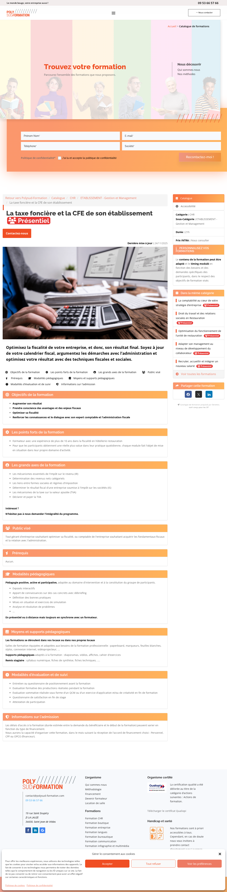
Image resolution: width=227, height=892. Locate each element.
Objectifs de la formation (25, 372)
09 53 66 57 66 (208, 3)
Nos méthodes (186, 74)
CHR (73, 198)
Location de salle (95, 803)
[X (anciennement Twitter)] (198, 394)
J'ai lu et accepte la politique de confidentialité (89, 158)
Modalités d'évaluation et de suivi (30, 384)
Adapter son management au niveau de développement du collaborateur (194, 348)
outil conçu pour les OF (199, 407)
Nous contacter (205, 12)
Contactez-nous (17, 233)
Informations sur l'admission (77, 384)
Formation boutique (97, 823)
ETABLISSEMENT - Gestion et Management (109, 198)
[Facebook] (188, 394)
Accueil (172, 26)
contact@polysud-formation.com (45, 795)
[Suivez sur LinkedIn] (35, 830)
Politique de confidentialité (40, 885)
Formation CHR (94, 818)
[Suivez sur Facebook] (28, 830)
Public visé (153, 372)
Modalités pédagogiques (48, 378)
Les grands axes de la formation (117, 372)
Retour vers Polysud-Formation (26, 198)
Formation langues (96, 832)
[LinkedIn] (209, 394)
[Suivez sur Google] (42, 830)
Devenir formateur (96, 798)
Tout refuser (153, 863)
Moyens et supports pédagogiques (94, 378)
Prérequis (16, 378)
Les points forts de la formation (69, 372)
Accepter (107, 863)
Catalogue (58, 198)
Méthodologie (93, 789)
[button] (220, 854)
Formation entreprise (97, 827)
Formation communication (100, 841)
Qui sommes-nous (189, 69)
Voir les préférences (199, 863)
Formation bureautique (99, 836)
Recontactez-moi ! (200, 157)
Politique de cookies (15, 885)
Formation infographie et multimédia (107, 846)
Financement (93, 794)
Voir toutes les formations (198, 374)
